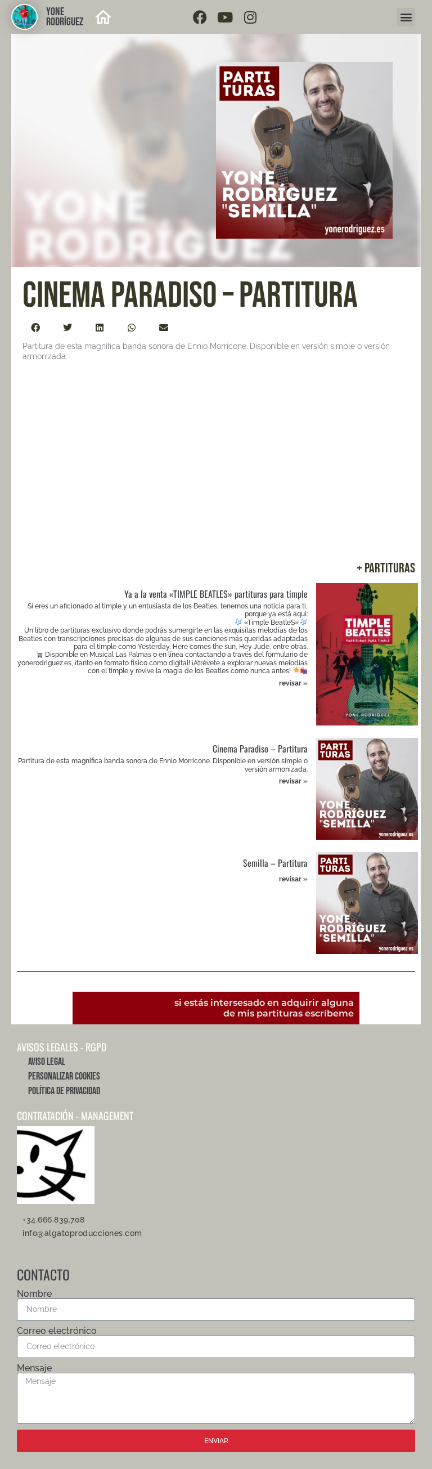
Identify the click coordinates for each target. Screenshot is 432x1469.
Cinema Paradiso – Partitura (260, 748)
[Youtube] (225, 17)
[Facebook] (199, 17)
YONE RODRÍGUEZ (64, 17)
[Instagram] (250, 17)
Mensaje (34, 1368)
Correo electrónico (57, 1331)
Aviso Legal (46, 1062)
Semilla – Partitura (275, 863)
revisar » (293, 683)
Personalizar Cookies (64, 1076)
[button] (406, 17)
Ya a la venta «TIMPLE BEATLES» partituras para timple (216, 594)
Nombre (34, 1293)
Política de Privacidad (64, 1091)
